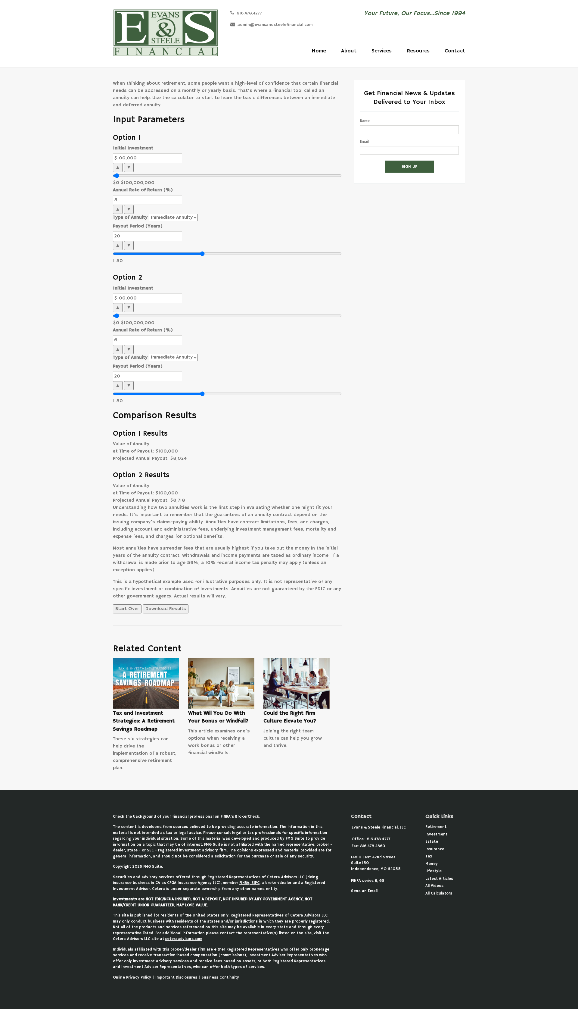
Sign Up (409, 166)
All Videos (434, 885)
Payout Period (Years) (138, 226)
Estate (431, 841)
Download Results (165, 609)
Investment (436, 834)
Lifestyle (433, 871)
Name (365, 121)
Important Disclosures (176, 977)
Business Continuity (220, 977)
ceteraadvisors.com (183, 939)
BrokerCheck (247, 816)
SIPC (254, 882)
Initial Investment (133, 148)
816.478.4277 (249, 13)
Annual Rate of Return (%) (143, 190)
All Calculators (438, 893)
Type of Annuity (130, 218)
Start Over (127, 609)
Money (431, 863)
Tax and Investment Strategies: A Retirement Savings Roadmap (144, 721)
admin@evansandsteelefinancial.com (275, 24)
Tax (428, 856)
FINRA (244, 882)
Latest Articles (439, 878)
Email (364, 141)
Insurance (434, 849)
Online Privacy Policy (132, 977)
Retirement (435, 826)
